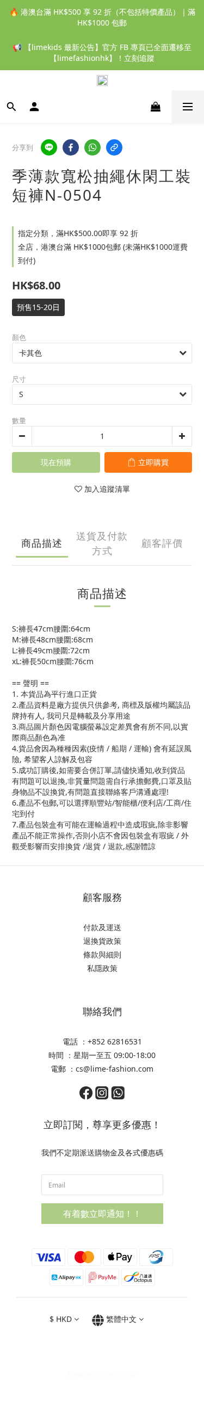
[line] (49, 147)
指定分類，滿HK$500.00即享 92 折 (78, 233)
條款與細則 (102, 954)
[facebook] (71, 147)
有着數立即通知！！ (102, 1214)
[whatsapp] (92, 147)
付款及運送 (102, 927)
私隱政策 (102, 968)
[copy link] (114, 147)
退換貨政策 (102, 941)
